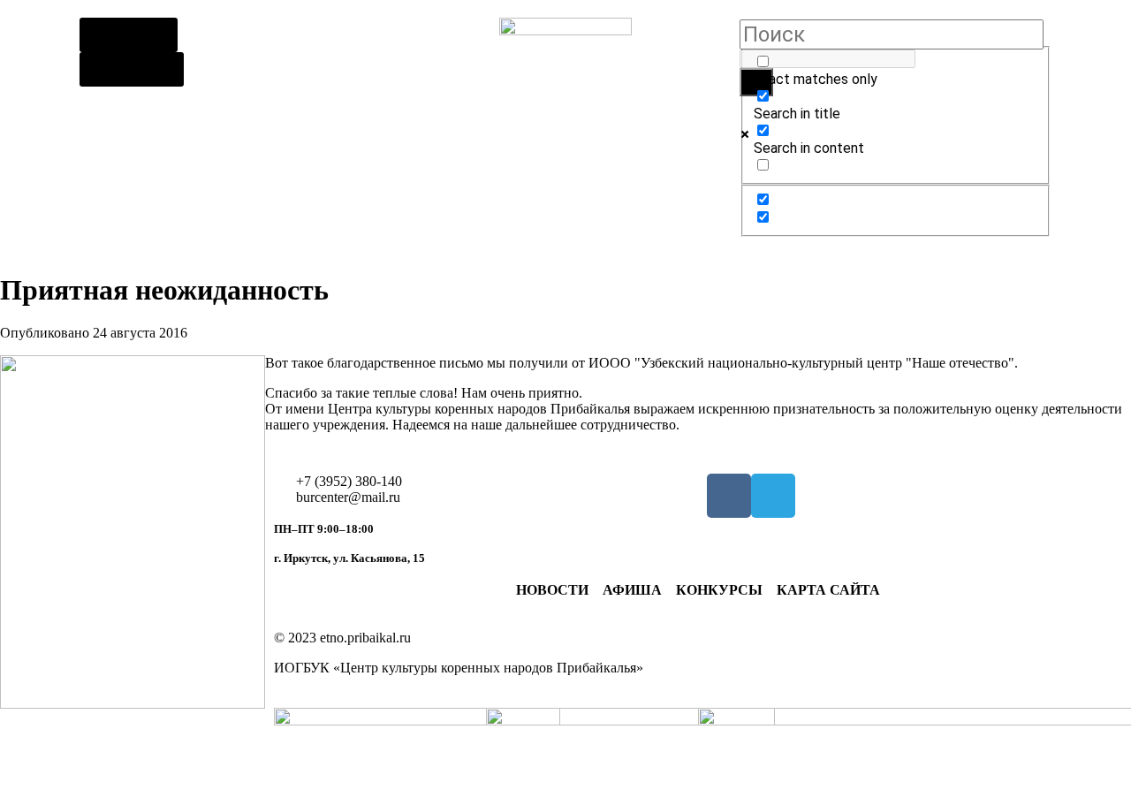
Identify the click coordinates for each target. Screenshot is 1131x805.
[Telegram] (773, 496)
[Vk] (729, 496)
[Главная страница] (565, 84)
